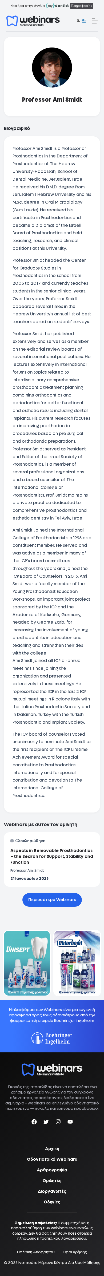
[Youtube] (70, 1122)
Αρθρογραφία (52, 1170)
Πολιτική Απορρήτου (36, 1252)
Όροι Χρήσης (75, 1252)
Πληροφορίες (81, 6)
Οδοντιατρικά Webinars (52, 1159)
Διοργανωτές (52, 1191)
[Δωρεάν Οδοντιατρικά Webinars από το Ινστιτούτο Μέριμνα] (52, 1066)
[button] (81, 21)
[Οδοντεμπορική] (27, 933)
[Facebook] (34, 1122)
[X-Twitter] (46, 1122)
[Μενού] (95, 21)
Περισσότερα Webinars (52, 899)
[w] (33, 21)
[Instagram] (58, 1122)
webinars (36, 1103)
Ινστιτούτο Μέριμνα (35, 1263)
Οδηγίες (52, 1202)
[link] (27, 963)
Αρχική (52, 1148)
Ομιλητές (52, 1180)
